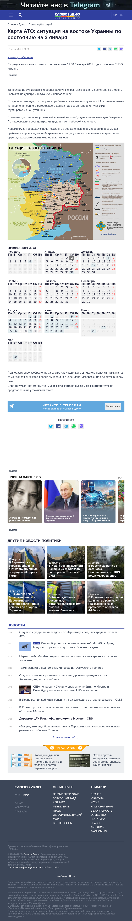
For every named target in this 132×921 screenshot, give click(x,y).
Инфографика (66, 747)
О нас (19, 803)
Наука (95, 802)
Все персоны (62, 823)
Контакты (22, 807)
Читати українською (20, 57)
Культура (97, 798)
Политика (98, 818)
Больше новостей (64, 737)
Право (95, 823)
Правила (21, 811)
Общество (98, 814)
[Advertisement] (66, 80)
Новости (16, 625)
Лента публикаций (40, 24)
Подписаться (113, 406)
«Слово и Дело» (31, 854)
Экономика (99, 831)
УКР (115, 15)
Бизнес (96, 794)
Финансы (97, 827)
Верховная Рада (64, 798)
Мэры (57, 818)
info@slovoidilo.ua (66, 876)
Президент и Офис (66, 794)
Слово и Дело (16, 24)
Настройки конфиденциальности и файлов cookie (33, 867)
